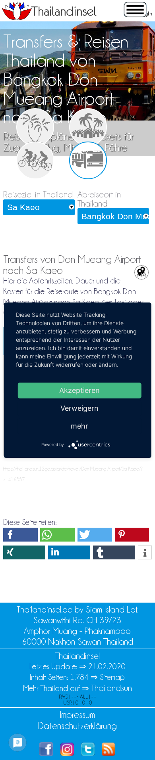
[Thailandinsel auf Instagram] (67, 753)
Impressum (77, 715)
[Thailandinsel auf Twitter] (88, 753)
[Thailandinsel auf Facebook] (46, 753)
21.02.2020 (107, 666)
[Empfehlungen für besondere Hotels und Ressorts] (88, 127)
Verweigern (79, 408)
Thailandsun (111, 688)
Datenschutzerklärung (77, 726)
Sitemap (112, 677)
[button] (20, 535)
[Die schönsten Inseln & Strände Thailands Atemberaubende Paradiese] (35, 127)
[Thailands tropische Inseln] (49, 17)
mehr (79, 425)
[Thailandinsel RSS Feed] (108, 753)
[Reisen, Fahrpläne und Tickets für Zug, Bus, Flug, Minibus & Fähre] (88, 160)
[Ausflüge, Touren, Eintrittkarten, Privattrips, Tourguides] (35, 160)
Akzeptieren (79, 390)
